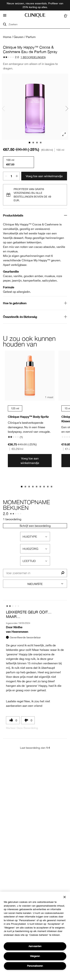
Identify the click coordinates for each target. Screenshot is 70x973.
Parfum (31, 37)
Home (7, 37)
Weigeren (35, 956)
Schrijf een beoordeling (35, 525)
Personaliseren (35, 965)
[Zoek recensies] (62, 573)
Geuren (19, 37)
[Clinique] (35, 15)
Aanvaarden (35, 946)
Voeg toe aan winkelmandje (44, 176)
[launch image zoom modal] (64, 134)
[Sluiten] (64, 897)
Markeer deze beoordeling (22, 727)
